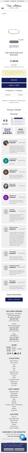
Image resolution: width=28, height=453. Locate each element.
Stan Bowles (12, 251)
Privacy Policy (14, 426)
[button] (6, 1)
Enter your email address (14, 436)
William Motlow (13, 227)
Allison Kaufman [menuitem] (14, 360)
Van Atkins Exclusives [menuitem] (14, 379)
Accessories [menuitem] (14, 410)
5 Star (12, 118)
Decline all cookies (8, 449)
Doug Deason (13, 159)
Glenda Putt (12, 195)
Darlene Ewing (13, 170)
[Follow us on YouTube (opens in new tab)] (15, 353)
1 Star (12, 124)
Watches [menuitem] (14, 408)
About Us (14, 417)
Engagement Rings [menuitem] (14, 391)
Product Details (14, 110)
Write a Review (14, 299)
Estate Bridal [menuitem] (14, 393)
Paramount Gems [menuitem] (14, 372)
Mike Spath (12, 281)
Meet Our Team (14, 420)
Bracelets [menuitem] (14, 403)
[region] (14, 31)
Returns (14, 424)
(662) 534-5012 (14, 47)
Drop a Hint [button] (14, 85)
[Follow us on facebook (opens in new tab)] (20, 353)
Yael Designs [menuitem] (14, 383)
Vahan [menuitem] (14, 377)
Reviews (14, 114)
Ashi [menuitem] (14, 364)
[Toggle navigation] (2, 7)
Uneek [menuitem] (14, 375)
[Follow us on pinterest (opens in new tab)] (10, 353)
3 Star (12, 121)
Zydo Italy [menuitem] (14, 385)
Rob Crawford (13, 141)
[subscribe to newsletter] (24, 439)
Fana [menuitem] (14, 368)
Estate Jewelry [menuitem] (14, 397)
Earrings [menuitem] (14, 401)
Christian (11, 209)
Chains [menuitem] (14, 406)
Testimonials (14, 422)
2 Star (12, 122)
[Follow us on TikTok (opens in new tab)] (18, 353)
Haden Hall (12, 184)
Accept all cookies (19, 449)
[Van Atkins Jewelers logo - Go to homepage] (14, 6)
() (23, 118)
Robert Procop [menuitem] (14, 374)
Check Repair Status (14, 418)
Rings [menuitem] (14, 399)
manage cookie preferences (15, 445)
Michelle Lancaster (14, 265)
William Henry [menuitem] (14, 381)
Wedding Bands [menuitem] (14, 395)
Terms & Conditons (14, 428)
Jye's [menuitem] (14, 370)
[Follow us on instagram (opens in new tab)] (8, 353)
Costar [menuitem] (14, 366)
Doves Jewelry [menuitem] (14, 362)
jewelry (4, 13)
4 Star (12, 119)
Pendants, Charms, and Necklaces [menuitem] (14, 404)
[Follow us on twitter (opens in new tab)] (13, 353)
